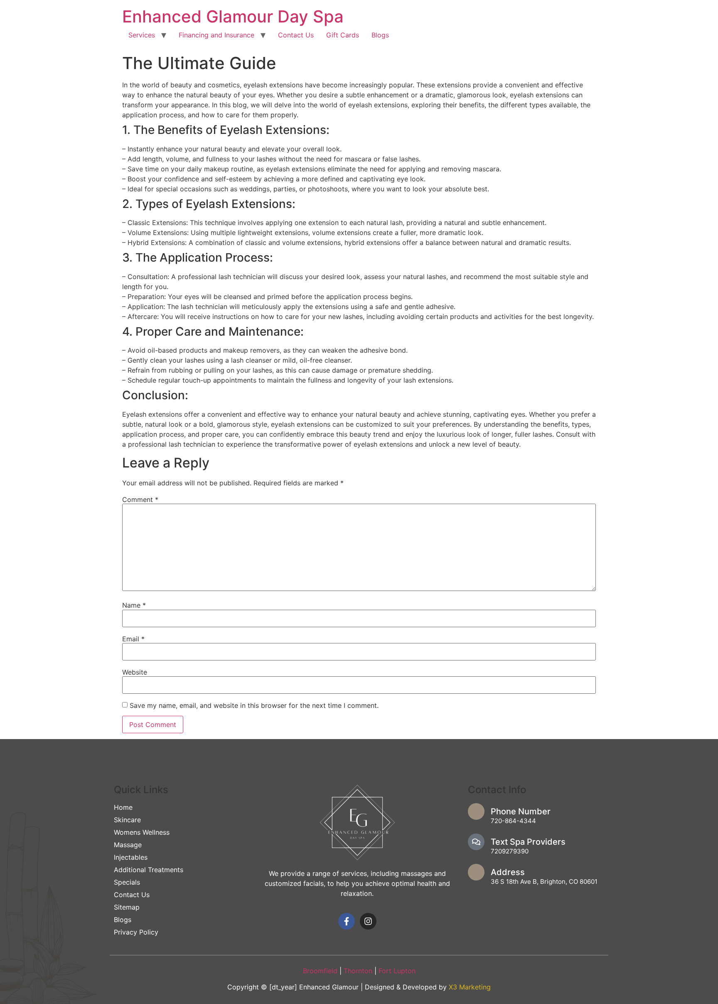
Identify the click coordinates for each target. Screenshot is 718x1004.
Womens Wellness (142, 832)
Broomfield (320, 971)
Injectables (131, 857)
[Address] (476, 872)
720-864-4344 (513, 821)
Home (123, 807)
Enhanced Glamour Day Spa (233, 16)
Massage (128, 845)
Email (133, 639)
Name (134, 605)
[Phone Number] (476, 811)
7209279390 (510, 851)
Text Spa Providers (528, 842)
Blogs (380, 35)
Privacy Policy (136, 932)
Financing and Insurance (216, 35)
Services (141, 35)
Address (508, 872)
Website (134, 672)
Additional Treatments (148, 870)
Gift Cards (342, 35)
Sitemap (127, 907)
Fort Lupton (397, 971)
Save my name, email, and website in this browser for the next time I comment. (254, 705)
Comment (140, 499)
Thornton (359, 971)
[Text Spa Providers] (476, 841)
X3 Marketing (470, 987)
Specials (127, 882)
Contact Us (296, 35)
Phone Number (521, 811)
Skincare (127, 820)
